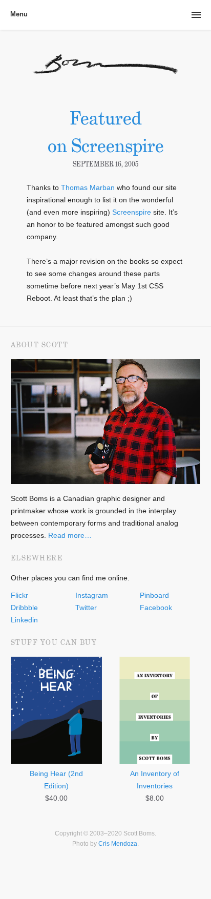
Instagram (91, 595)
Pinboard (154, 595)
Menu (19, 14)
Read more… (70, 535)
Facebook (156, 607)
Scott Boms (106, 69)
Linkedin (24, 620)
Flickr (19, 595)
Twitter (86, 607)
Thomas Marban (88, 187)
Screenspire (131, 212)
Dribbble (24, 607)
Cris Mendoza (117, 843)
